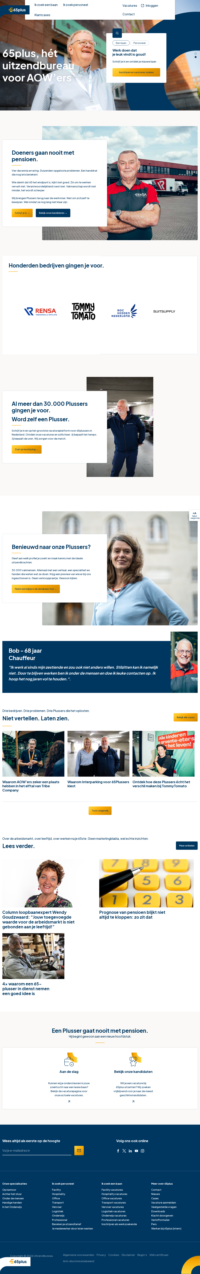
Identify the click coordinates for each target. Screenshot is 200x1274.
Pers (154, 1224)
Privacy (101, 1254)
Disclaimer (128, 1254)
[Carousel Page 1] (196, 54)
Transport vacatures (114, 1202)
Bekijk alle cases (186, 717)
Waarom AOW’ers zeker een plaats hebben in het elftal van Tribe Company (30, 786)
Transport (58, 1202)
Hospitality (58, 1194)
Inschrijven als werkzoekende (119, 1224)
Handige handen (12, 1202)
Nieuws (155, 1194)
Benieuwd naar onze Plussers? (51, 546)
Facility (56, 1189)
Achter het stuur (12, 1194)
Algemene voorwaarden (78, 1254)
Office (56, 1198)
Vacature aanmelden (163, 1202)
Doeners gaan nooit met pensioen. (43, 156)
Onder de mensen (13, 1198)
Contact (156, 1189)
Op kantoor (9, 1189)
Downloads (158, 1211)
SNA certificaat (158, 1254)
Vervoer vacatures (113, 1207)
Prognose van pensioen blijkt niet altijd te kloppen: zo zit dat (132, 915)
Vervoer (57, 1207)
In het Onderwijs (12, 1207)
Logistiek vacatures (113, 1211)
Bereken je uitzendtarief (66, 1224)
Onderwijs (58, 1215)
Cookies (113, 1254)
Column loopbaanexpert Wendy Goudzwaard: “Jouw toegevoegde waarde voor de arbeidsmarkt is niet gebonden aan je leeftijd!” (38, 919)
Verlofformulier (160, 1219)
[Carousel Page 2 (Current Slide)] (196, 57)
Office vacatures (112, 1198)
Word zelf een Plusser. (41, 419)
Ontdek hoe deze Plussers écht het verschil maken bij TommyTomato (161, 784)
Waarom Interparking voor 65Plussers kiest (98, 784)
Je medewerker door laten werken (72, 1228)
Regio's (142, 1254)
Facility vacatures (112, 1189)
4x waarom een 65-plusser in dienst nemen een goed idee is (25, 988)
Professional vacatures (115, 1219)
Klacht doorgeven (162, 1215)
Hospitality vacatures (114, 1194)
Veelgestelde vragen (164, 1207)
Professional (59, 1219)
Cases (155, 1198)
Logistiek (57, 1211)
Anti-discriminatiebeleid (78, 1261)
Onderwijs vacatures (114, 1215)
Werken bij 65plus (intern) (166, 1228)
